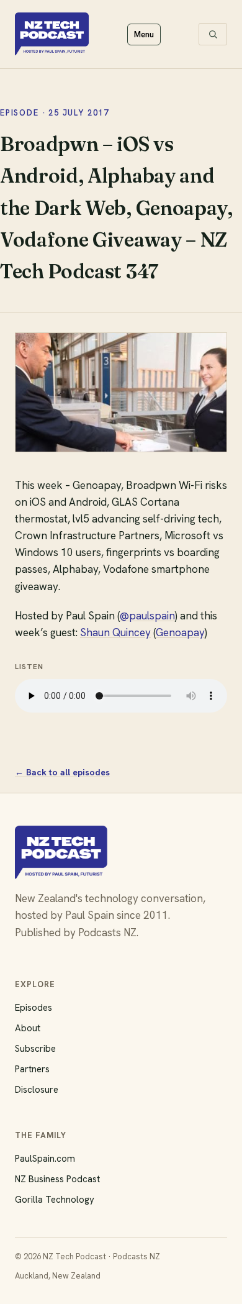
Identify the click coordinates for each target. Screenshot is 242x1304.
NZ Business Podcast (57, 1179)
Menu (144, 34)
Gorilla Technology (54, 1199)
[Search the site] (213, 34)
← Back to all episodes (62, 772)
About (27, 1028)
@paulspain (147, 615)
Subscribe (35, 1048)
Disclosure (36, 1089)
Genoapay (180, 632)
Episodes (33, 1007)
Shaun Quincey (115, 632)
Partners (32, 1069)
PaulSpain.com (45, 1158)
